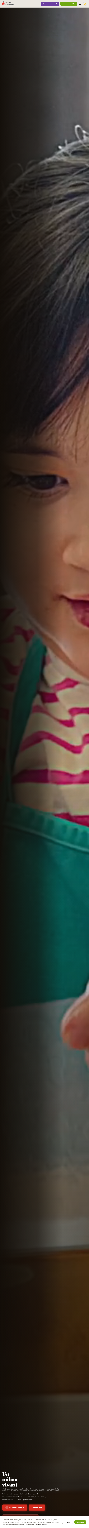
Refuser (68, 1522)
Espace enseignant (50, 4)
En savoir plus (42, 1525)
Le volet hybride (69, 4)
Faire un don (37, 1508)
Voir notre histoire (16, 1508)
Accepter (80, 1522)
